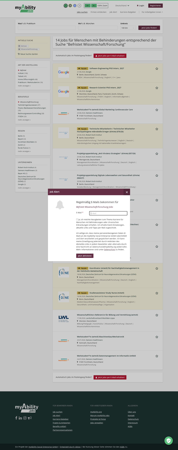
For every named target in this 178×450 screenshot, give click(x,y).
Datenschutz (109, 249)
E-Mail (79, 212)
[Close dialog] (127, 192)
